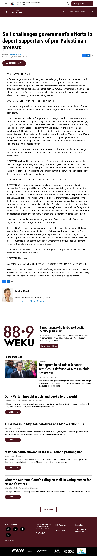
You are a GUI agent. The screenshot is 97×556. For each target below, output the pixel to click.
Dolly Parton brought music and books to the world (41, 396)
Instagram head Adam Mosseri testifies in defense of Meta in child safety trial (64, 369)
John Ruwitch (43, 377)
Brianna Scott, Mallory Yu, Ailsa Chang (17, 488)
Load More (48, 509)
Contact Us (79, 525)
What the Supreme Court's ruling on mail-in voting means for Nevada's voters (48, 482)
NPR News (42, 361)
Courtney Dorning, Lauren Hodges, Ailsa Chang (20, 400)
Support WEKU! (83, 3)
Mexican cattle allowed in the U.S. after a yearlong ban (43, 452)
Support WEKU (60, 530)
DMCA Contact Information (80, 531)
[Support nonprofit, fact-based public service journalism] (18, 336)
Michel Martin (15, 54)
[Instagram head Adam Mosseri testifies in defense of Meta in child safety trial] (21, 369)
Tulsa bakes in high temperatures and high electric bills (44, 424)
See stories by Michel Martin (29, 301)
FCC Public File (41, 533)
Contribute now (49, 346)
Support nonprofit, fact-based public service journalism (62, 329)
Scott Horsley (9, 428)
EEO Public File (60, 525)
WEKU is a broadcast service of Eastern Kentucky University (43, 526)
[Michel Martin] (7, 295)
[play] (6, 12)
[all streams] (93, 12)
